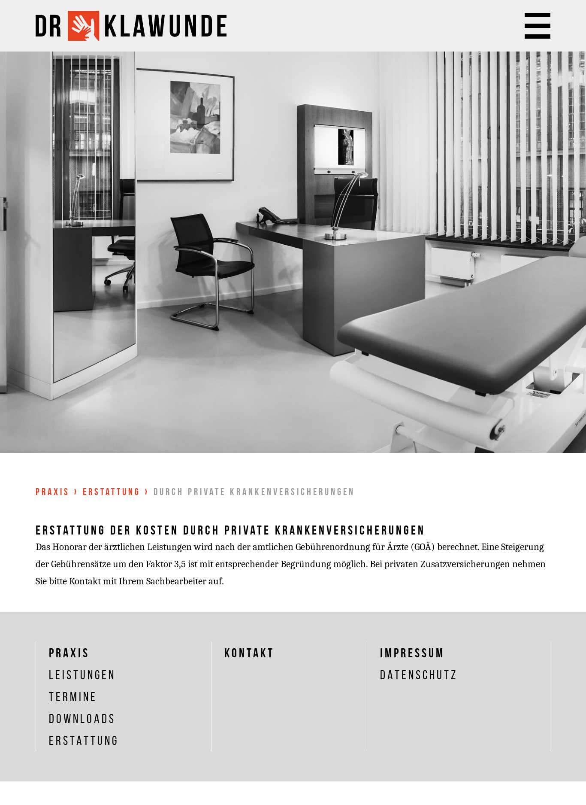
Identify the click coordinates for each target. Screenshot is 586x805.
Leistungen (82, 675)
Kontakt (249, 653)
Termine (73, 697)
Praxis (53, 491)
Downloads (82, 718)
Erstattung (112, 491)
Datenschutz (419, 675)
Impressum (412, 653)
